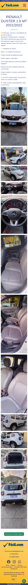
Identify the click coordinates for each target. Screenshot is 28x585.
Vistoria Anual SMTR (7, 567)
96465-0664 (14, 557)
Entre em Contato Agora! (15, 534)
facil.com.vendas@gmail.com (14, 551)
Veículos (13, 565)
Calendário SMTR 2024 (20, 567)
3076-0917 (14, 554)
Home (7, 565)
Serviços (19, 565)
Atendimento (14, 568)
